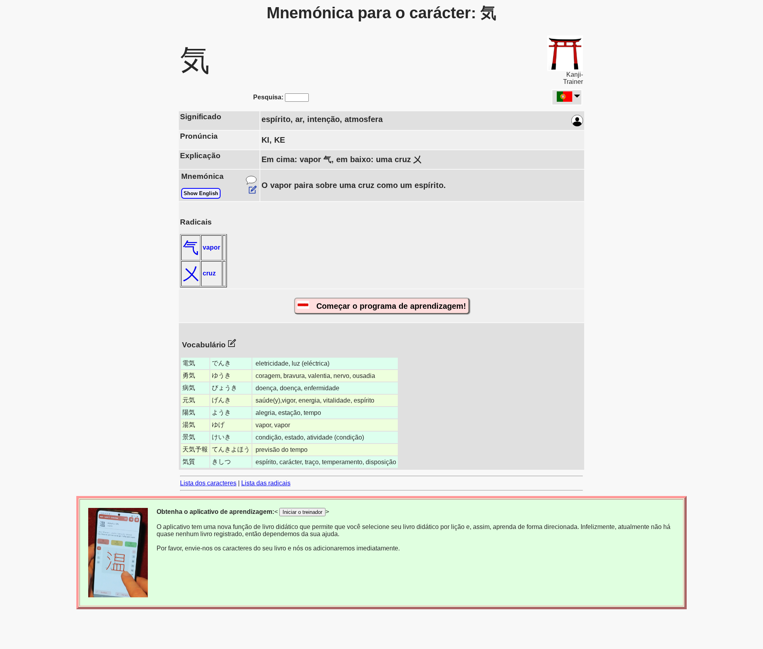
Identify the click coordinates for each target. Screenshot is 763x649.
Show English (201, 193)
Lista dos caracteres (208, 483)
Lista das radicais (265, 483)
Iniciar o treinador (302, 512)
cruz (209, 273)
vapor (211, 247)
